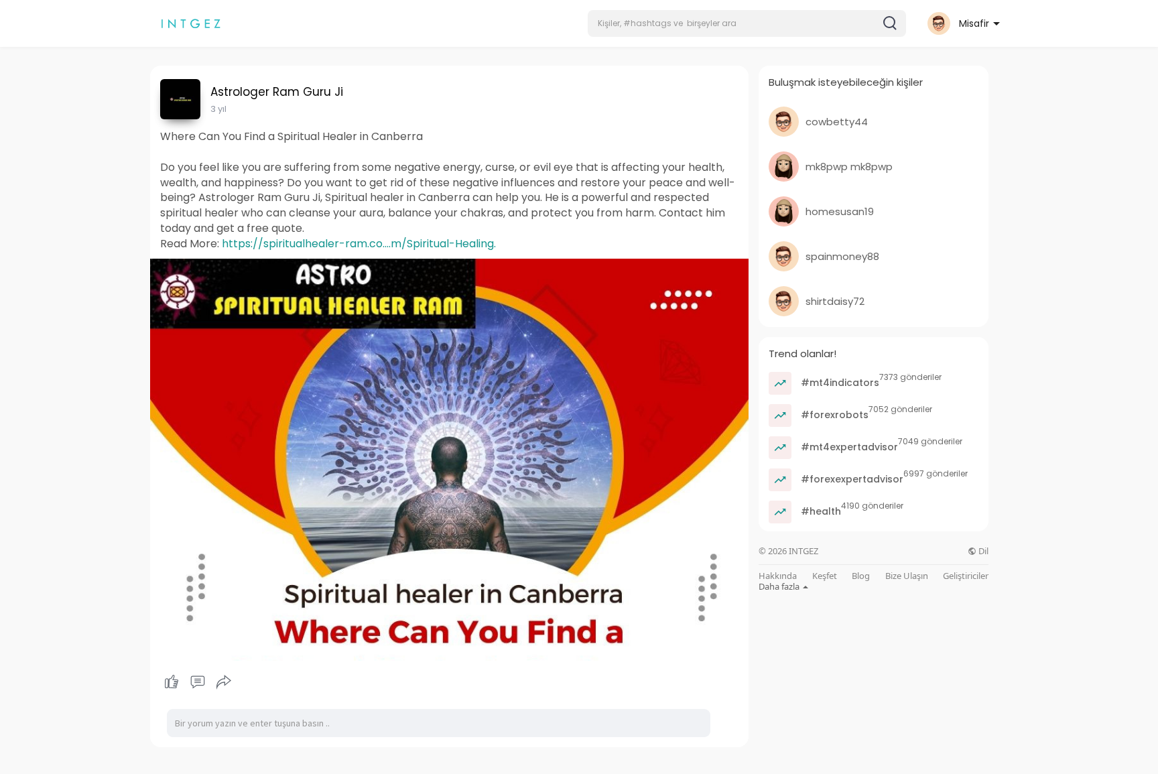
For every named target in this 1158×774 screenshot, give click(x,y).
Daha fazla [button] (780, 586)
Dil (982, 551)
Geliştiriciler (965, 576)
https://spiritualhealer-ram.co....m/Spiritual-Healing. (359, 243)
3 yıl (218, 109)
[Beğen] (197, 682)
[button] (747, 23)
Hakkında (778, 576)
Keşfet (824, 576)
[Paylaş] (223, 682)
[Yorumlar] (197, 682)
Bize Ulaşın (906, 576)
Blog (861, 576)
